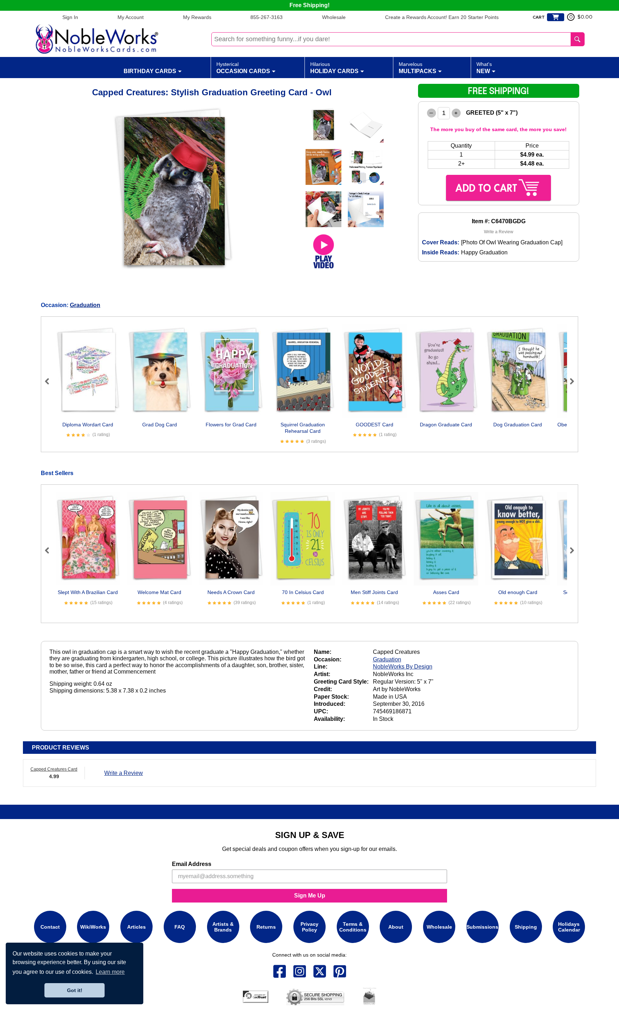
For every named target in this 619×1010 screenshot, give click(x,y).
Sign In (70, 17)
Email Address (191, 864)
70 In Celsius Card (303, 592)
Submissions (482, 927)
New (484, 67)
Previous (50, 381)
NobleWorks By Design (402, 667)
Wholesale (334, 17)
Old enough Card (517, 592)
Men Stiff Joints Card (374, 592)
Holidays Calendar (569, 927)
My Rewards (197, 17)
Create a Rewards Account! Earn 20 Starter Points (442, 17)
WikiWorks (93, 927)
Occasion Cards (243, 67)
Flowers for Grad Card (231, 424)
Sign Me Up (309, 895)
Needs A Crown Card (231, 592)
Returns (266, 927)
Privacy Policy (309, 927)
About (395, 927)
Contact (50, 927)
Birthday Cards (150, 71)
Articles (136, 927)
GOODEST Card (374, 424)
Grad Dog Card (159, 424)
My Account (130, 17)
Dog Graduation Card (517, 424)
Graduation (85, 305)
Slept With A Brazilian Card (88, 592)
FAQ (179, 927)
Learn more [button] (110, 972)
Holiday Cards (334, 67)
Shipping (526, 927)
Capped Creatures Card (53, 769)
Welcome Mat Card (159, 592)
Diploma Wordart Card (87, 424)
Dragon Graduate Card (446, 424)
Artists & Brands (223, 927)
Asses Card (446, 592)
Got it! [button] (74, 990)
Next (568, 381)
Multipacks (417, 67)
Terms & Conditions (352, 927)
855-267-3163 (266, 17)
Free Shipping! (309, 5)
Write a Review (498, 231)
